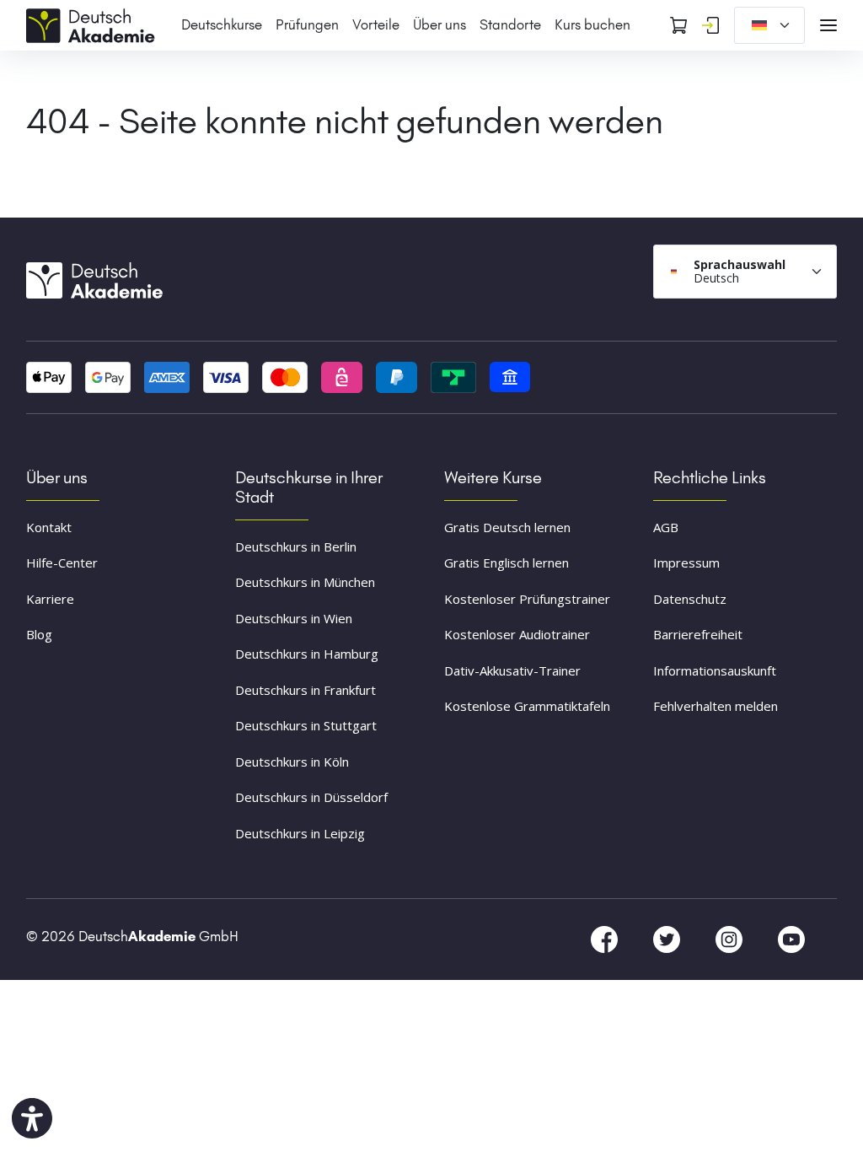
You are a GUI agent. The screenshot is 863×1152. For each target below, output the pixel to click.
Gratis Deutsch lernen (507, 527)
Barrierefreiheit (697, 634)
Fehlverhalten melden (715, 705)
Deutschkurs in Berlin (295, 546)
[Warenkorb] (678, 25)
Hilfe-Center (62, 562)
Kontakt (49, 527)
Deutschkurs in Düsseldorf (311, 797)
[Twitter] (668, 938)
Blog (39, 634)
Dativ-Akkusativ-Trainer (512, 670)
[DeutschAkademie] (93, 23)
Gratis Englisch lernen (506, 562)
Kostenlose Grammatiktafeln (527, 705)
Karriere (50, 598)
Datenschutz (689, 598)
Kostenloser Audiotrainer (517, 634)
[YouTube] (791, 938)
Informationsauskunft (714, 670)
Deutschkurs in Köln (292, 761)
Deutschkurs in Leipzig (300, 833)
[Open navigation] (828, 25)
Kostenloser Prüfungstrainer (527, 598)
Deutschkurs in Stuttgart (306, 725)
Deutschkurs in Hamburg (306, 653)
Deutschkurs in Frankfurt (305, 689)
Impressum (686, 562)
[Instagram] (731, 938)
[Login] (710, 25)
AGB (665, 527)
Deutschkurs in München (305, 581)
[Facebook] (606, 938)
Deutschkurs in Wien (293, 618)
